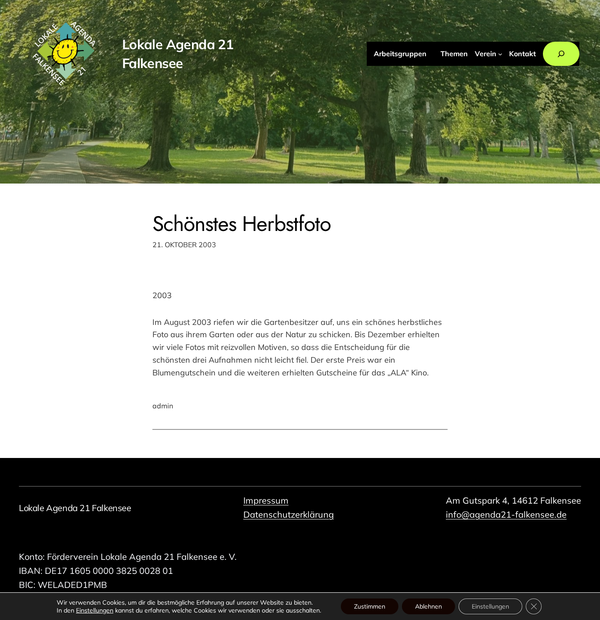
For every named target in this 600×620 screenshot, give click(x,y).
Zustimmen (369, 606)
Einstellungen (94, 610)
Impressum (266, 500)
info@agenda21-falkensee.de (506, 514)
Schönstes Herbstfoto (241, 224)
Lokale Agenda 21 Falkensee (75, 507)
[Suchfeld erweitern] (561, 54)
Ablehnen (428, 606)
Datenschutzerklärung (288, 514)
